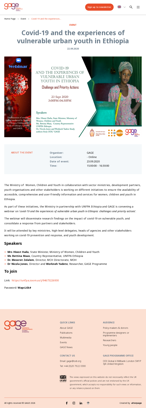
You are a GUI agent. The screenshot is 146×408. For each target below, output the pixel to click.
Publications (66, 332)
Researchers (109, 340)
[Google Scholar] (88, 403)
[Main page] (13, 7)
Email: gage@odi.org (70, 361)
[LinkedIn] (81, 403)
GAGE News (66, 347)
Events (63, 342)
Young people (110, 345)
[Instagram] (73, 403)
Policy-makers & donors (115, 327)
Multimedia (65, 337)
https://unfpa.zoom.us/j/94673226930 (35, 280)
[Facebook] (66, 403)
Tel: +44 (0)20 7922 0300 (73, 366)
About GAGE (66, 327)
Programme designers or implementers (116, 334)
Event (23, 18)
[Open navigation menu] (138, 7)
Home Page (10, 18)
